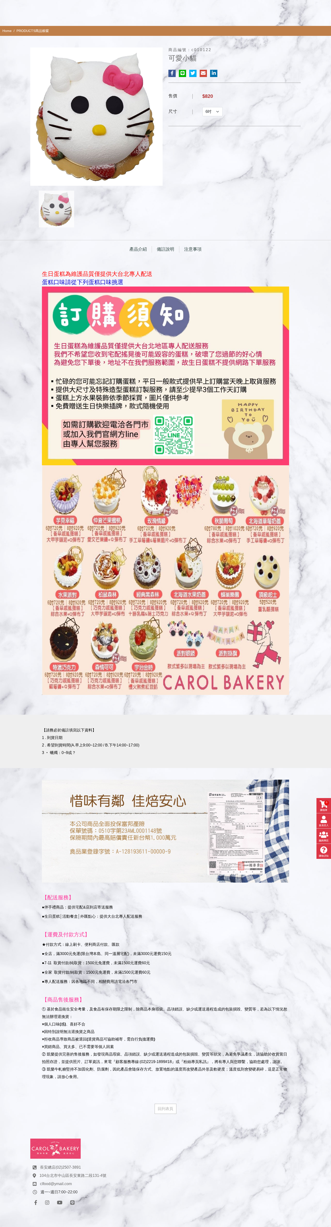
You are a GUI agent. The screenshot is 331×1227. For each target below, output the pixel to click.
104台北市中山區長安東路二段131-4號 (72, 1175)
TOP (318, 1061)
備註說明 (165, 249)
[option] (96, 116)
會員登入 (324, 825)
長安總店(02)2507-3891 (60, 1167)
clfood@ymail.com (56, 1184)
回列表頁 (165, 1109)
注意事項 (193, 249)
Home (7, 31)
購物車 (323, 806)
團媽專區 (324, 840)
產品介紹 (138, 249)
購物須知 (324, 855)
